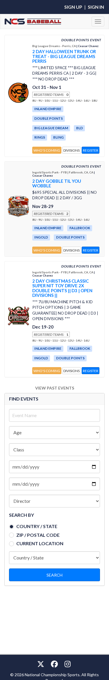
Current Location (39, 543)
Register (90, 150)
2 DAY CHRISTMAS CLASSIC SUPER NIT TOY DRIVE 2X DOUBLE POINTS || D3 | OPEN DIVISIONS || (62, 288)
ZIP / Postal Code (38, 535)
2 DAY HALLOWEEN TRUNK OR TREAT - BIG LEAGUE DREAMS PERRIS (64, 56)
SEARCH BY (21, 515)
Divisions (71, 150)
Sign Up (73, 7)
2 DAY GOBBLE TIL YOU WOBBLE (56, 183)
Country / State (36, 526)
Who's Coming (46, 150)
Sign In (96, 7)
